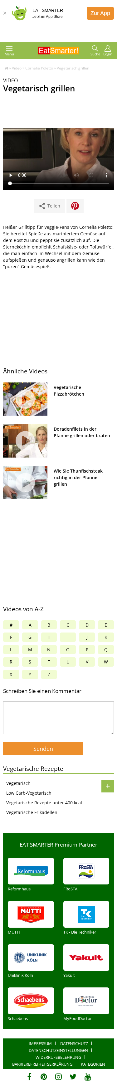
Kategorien (93, 1064)
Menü (9, 54)
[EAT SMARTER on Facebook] (29, 1076)
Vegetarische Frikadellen (31, 812)
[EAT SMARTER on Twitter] (73, 1076)
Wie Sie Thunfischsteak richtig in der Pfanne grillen (78, 477)
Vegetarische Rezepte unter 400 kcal (44, 803)
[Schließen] (5, 13)
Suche (95, 54)
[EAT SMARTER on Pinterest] (44, 1076)
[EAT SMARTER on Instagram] (58, 1076)
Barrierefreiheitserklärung (42, 1064)
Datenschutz (74, 1043)
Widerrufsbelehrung (58, 1057)
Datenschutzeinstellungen (58, 1050)
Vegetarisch (18, 783)
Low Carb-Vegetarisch (28, 793)
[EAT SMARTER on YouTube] (88, 1076)
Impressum (40, 1043)
